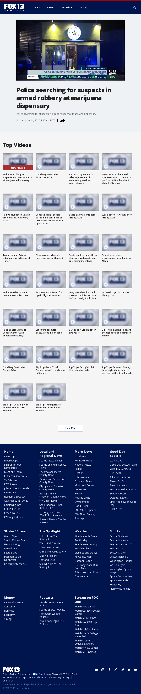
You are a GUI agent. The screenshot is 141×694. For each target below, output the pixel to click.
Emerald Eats (11, 548)
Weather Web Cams (86, 536)
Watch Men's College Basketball (86, 635)
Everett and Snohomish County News (52, 480)
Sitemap (79, 518)
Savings (8, 618)
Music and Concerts (86, 485)
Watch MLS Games (85, 651)
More (82, 7)
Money (9, 597)
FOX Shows (10, 484)
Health (78, 493)
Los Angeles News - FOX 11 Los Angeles (50, 513)
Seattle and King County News (52, 466)
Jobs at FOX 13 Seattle (16, 488)
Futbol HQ (115, 584)
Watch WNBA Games (86, 647)
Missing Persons (48, 555)
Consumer (80, 489)
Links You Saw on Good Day (123, 503)
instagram (103, 670)
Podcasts (46, 597)
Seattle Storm (117, 548)
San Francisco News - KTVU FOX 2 (51, 506)
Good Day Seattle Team (123, 464)
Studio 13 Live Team (15, 540)
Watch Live (116, 460)
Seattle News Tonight (51, 460)
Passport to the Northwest (12, 558)
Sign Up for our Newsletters (12, 466)
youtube (96, 670)
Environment (82, 501)
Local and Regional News (50, 453)
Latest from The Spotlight (48, 537)
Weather (81, 531)
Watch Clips (10, 536)
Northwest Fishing (120, 588)
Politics (79, 468)
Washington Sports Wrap (120, 570)
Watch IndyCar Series (86, 629)
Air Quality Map (83, 556)
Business (9, 610)
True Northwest (119, 485)
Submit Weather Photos (123, 489)
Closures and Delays (86, 552)
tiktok (116, 670)
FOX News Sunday (85, 514)
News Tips (10, 456)
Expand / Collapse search (135, 7)
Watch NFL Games (85, 606)
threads (122, 670)
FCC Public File (12, 509)
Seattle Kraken (118, 552)
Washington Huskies (121, 560)
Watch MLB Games (85, 617)
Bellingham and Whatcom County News (52, 495)
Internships (10, 492)
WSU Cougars (117, 565)
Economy (9, 614)
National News (83, 464)
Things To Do (117, 481)
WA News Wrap (83, 460)
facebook (109, 670)
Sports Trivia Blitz (119, 580)
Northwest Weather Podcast (50, 615)
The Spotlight (50, 531)
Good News (81, 505)
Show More (70, 428)
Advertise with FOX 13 (16, 500)
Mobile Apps (11, 460)
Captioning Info (12, 504)
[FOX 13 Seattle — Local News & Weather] (15, 7)
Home (8, 451)
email (135, 670)
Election (79, 473)
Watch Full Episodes (50, 543)
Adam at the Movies (121, 477)
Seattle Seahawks (119, 536)
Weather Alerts (83, 548)
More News (83, 451)
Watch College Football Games (87, 612)
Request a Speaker (14, 496)
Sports (115, 531)
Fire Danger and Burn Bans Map (87, 566)
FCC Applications (13, 517)
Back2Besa (116, 509)
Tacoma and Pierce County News (50, 473)
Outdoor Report (119, 497)
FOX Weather (82, 576)
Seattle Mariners (119, 540)
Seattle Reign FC (119, 556)
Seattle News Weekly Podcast (51, 604)
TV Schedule (11, 480)
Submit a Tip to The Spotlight (50, 565)
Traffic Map (81, 540)
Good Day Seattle (117, 453)
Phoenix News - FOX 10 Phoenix (52, 521)
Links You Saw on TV (15, 476)
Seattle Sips (10, 552)
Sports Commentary (121, 576)
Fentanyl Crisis (47, 559)
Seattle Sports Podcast (52, 609)
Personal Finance (13, 602)
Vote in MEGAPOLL (120, 468)
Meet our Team (13, 471)
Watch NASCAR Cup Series (86, 623)
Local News (81, 456)
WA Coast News (48, 500)
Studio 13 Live (15, 531)
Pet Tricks (115, 473)
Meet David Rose (49, 547)
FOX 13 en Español (85, 510)
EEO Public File (12, 513)
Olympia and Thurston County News (51, 488)
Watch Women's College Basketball (85, 642)
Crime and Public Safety (52, 551)
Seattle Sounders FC (121, 544)
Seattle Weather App (86, 544)
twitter (129, 670)
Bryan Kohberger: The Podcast (51, 622)
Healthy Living (82, 497)
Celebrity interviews (15, 564)
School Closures (119, 493)
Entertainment (82, 477)
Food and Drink (83, 481)
